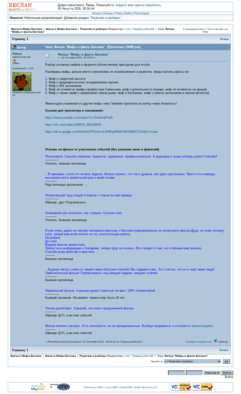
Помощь (108, 13)
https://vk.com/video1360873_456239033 (73, 124)
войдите (121, 5)
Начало (96, 13)
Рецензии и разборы (93, 29)
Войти (128, 13)
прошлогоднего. (203, 326)
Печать (224, 39)
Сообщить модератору (199, 341)
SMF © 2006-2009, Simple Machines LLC (134, 387)
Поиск (119, 13)
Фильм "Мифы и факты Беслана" (83, 54)
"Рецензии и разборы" (105, 18)
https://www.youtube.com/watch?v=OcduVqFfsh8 (78, 117)
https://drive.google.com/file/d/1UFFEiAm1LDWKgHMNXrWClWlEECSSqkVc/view (101, 131)
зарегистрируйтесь (147, 5)
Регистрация (141, 13)
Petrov (17, 54)
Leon (128, 29)
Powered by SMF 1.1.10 (97, 387)
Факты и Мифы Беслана (26, 29)
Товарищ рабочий (142, 29)
